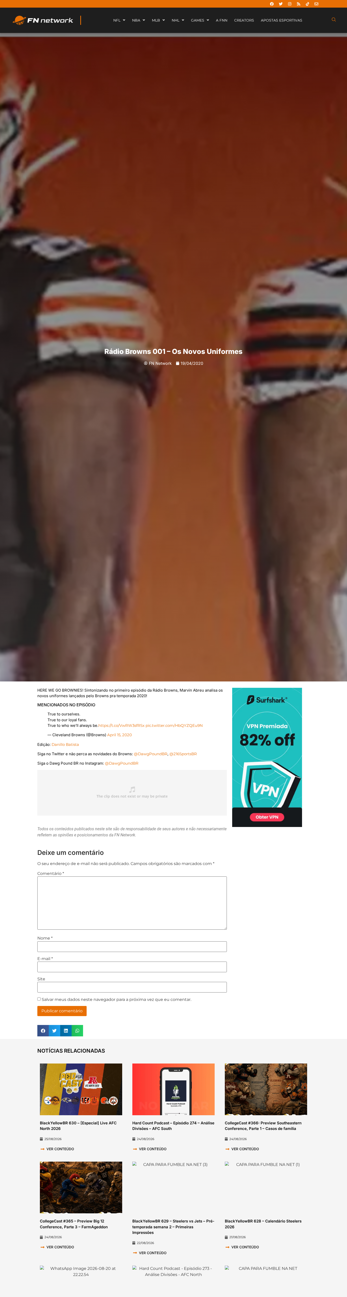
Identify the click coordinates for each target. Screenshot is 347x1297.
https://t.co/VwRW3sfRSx (121, 725)
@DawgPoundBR (150, 753)
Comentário (50, 874)
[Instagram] (289, 4)
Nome (45, 938)
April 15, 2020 (119, 734)
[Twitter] (281, 4)
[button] (43, 1030)
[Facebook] (272, 4)
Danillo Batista (65, 744)
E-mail (45, 959)
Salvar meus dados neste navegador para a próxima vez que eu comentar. (116, 1000)
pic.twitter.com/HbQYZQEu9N (174, 725)
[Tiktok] (307, 4)
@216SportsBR (183, 753)
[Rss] (298, 4)
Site (41, 979)
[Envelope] (316, 4)
